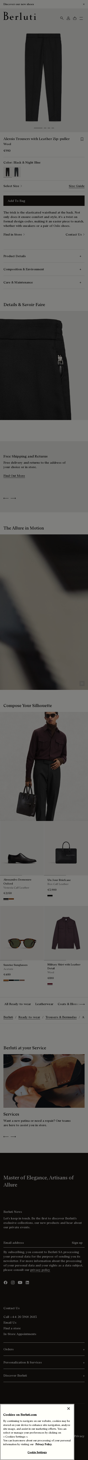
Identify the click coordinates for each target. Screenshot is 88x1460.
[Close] (68, 1408)
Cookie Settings (37, 1452)
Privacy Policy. (43, 1444)
